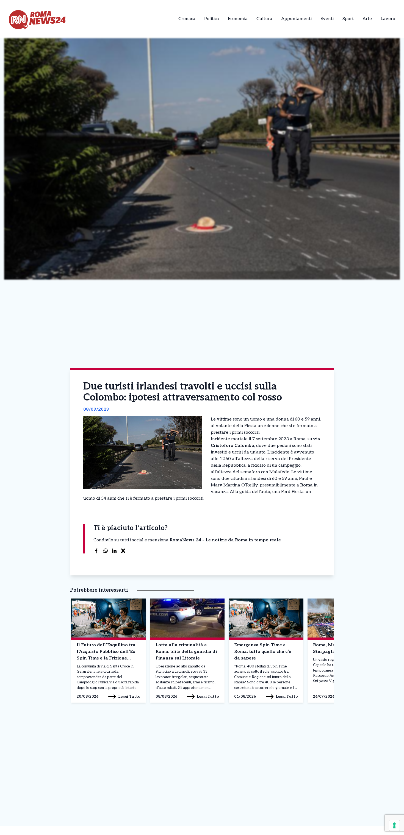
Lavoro (388, 18)
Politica (211, 18)
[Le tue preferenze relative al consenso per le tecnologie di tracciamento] (394, 825)
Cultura (264, 18)
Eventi (327, 18)
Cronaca (186, 18)
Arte (367, 18)
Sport (348, 18)
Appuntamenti (296, 18)
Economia (238, 18)
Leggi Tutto (129, 696)
